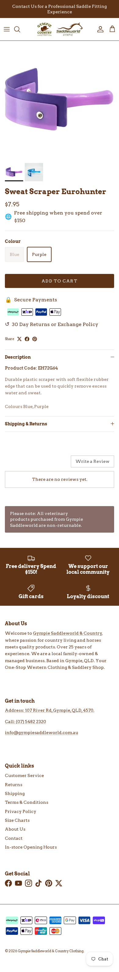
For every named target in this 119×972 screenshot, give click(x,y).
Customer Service (24, 775)
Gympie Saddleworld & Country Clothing (51, 951)
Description (18, 357)
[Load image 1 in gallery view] (59, 100)
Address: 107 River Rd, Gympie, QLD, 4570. (49, 710)
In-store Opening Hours (31, 847)
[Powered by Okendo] (20, 463)
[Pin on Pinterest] (34, 339)
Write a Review (92, 461)
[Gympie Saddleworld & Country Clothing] (59, 29)
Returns (13, 784)
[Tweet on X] (19, 339)
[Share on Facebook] (27, 339)
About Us (15, 829)
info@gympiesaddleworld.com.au (41, 732)
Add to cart (59, 280)
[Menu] (6, 29)
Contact (14, 838)
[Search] (20, 29)
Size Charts (17, 820)
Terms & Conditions (26, 802)
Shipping (15, 793)
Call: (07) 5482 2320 (25, 721)
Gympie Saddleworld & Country (67, 633)
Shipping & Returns (26, 423)
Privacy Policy (20, 811)
